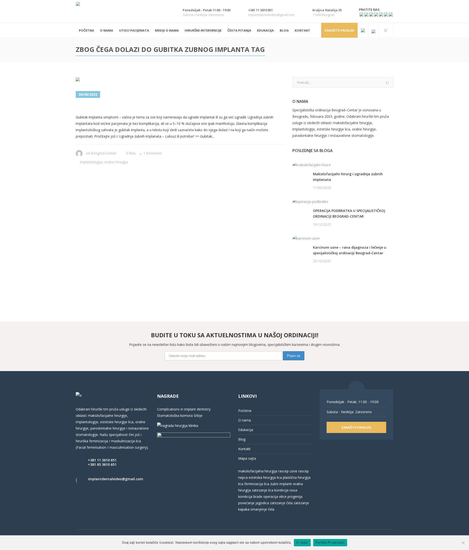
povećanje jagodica (253, 503)
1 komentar (152, 153)
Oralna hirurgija (116, 162)
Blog (241, 439)
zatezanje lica (262, 490)
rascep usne (287, 471)
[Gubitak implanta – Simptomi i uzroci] (113, 80)
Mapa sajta (247, 458)
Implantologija (91, 162)
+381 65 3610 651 (102, 464)
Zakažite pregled (339, 30)
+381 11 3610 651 (102, 460)
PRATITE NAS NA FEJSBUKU (314, 280)
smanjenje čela (262, 509)
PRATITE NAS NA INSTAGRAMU (317, 286)
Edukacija (245, 429)
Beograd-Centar (103, 153)
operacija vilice (275, 496)
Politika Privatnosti (330, 542)
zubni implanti (281, 483)
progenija (295, 496)
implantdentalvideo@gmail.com (115, 479)
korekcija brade (250, 496)
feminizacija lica (256, 483)
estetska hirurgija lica (265, 477)
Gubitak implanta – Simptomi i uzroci (136, 107)
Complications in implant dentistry (184, 409)
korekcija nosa (285, 490)
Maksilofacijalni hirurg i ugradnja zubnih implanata (348, 177)
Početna (244, 410)
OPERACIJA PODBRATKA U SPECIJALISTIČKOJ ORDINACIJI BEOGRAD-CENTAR (349, 213)
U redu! (302, 542)
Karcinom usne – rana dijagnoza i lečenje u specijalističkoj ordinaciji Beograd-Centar (349, 250)
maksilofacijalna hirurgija (258, 471)
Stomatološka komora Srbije (180, 415)
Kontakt (244, 448)
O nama (244, 420)
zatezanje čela (281, 503)
